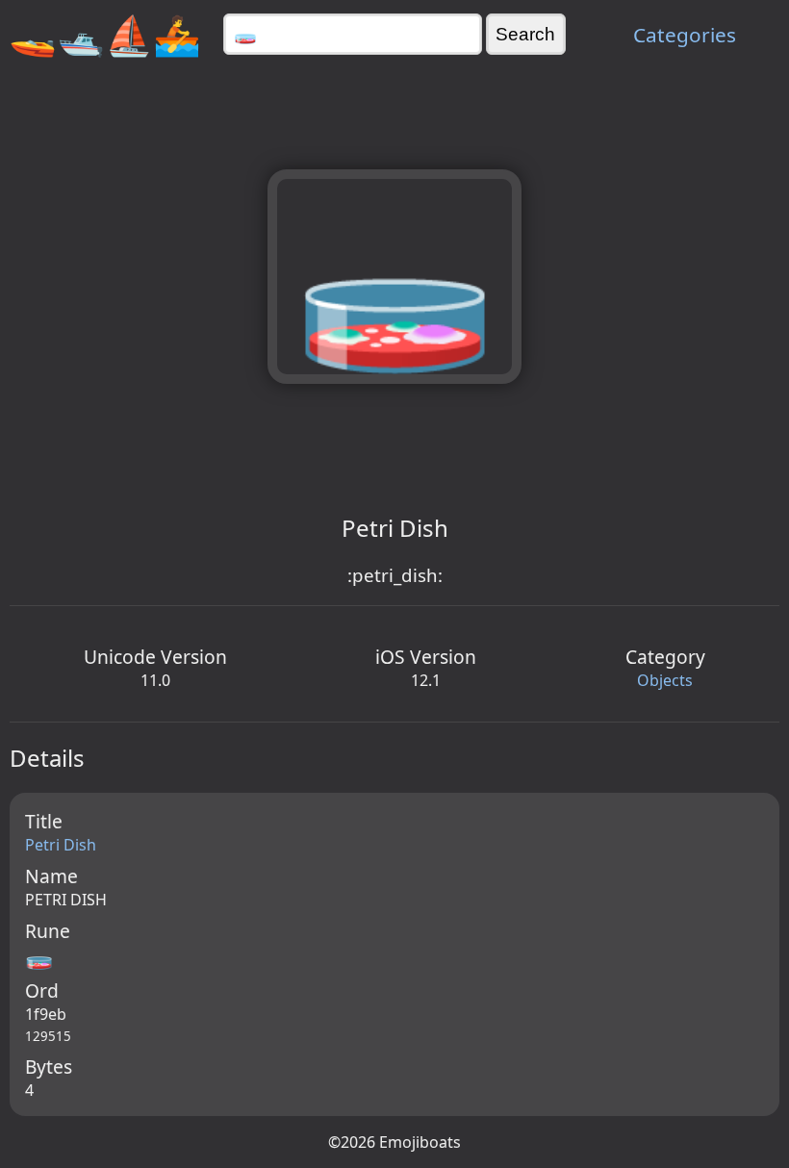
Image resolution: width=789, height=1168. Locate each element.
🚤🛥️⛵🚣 (105, 34)
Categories (684, 34)
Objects (665, 680)
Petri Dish (60, 844)
